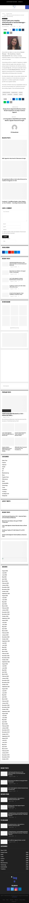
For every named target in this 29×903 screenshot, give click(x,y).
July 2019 (4, 740)
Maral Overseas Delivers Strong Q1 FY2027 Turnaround (17, 271)
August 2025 (5, 595)
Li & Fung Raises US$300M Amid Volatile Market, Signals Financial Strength (14, 120)
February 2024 (5, 632)
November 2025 (5, 589)
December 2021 (5, 680)
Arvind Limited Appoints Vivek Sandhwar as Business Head (16, 293)
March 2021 (5, 699)
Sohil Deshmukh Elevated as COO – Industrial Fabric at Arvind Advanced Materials (18, 264)
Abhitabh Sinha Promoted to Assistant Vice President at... (21, 448)
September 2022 (6, 661)
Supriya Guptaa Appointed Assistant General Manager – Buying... (7, 449)
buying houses (14, 92)
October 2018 (5, 759)
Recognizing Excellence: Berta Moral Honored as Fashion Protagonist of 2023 (14, 180)
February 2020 (5, 726)
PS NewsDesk (6, 26)
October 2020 (5, 709)
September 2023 (6, 641)
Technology (5, 485)
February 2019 (5, 750)
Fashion (4, 462)
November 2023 (5, 637)
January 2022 (5, 678)
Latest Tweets (6, 501)
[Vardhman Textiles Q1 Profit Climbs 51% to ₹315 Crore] (5, 287)
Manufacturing (5, 473)
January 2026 (5, 585)
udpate (20, 94)
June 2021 (4, 692)
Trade (3, 487)
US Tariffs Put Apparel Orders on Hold (16, 840)
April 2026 (4, 579)
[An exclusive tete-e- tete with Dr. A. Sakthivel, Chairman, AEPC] (4, 800)
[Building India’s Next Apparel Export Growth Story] (4, 807)
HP (2, 470)
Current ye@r (6, 238)
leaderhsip (10, 94)
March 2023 (5, 651)
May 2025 (4, 601)
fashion (20, 92)
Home (4, 899)
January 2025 (5, 610)
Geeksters (15, 896)
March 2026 (5, 581)
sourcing (16, 94)
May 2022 (4, 670)
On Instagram (6, 302)
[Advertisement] (14, 365)
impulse (4, 94)
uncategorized (5, 493)
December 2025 (5, 587)
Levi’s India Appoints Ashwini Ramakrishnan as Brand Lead (16, 279)
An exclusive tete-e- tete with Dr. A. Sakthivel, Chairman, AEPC (16, 798)
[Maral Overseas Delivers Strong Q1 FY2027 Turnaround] (5, 272)
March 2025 (5, 606)
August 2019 (5, 738)
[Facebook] (8, 889)
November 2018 (5, 757)
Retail (3, 481)
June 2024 (4, 624)
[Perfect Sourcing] (6, 310)
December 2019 (5, 730)
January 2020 (5, 728)
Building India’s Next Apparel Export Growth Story (16, 806)
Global (3, 466)
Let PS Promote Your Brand (12, 1)
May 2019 (4, 744)
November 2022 (5, 657)
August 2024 (5, 620)
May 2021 (4, 694)
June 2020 (4, 717)
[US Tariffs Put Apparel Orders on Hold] (4, 842)
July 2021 (4, 690)
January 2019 (5, 752)
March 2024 (5, 630)
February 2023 (5, 653)
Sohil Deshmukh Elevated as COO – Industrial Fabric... (13, 414)
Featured (4, 464)
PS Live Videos (22, 899)
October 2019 (5, 734)
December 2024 (5, 612)
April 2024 (4, 628)
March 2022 (5, 674)
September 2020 (6, 711)
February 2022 (5, 676)
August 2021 (5, 688)
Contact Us (20, 1)
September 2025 (6, 593)
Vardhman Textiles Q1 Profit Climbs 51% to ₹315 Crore (18, 286)
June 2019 (4, 742)
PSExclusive (5, 479)
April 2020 (4, 721)
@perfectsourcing (14, 327)
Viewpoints (4, 495)
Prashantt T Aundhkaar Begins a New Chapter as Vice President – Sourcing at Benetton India (14, 202)
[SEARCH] (25, 386)
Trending (4, 491)
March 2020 (5, 723)
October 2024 (5, 616)
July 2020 (4, 715)
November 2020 (5, 707)
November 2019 (5, 732)
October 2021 (5, 684)
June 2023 (4, 645)
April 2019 (4, 746)
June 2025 (4, 599)
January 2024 (5, 635)
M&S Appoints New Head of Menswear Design (14, 158)
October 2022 (5, 659)
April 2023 (4, 649)
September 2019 (6, 736)
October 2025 (5, 591)
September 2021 (6, 686)
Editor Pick (4, 460)
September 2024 (6, 618)
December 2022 (5, 655)
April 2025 (4, 603)
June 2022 (4, 668)
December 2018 (5, 755)
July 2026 (4, 572)
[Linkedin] (19, 889)
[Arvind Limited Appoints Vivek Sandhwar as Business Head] (5, 295)
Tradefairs (4, 489)
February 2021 (5, 701)
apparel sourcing (6, 92)
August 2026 (5, 570)
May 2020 (4, 719)
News (3, 475)
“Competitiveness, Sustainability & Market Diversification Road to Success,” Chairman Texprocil (18, 814)
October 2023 (5, 639)
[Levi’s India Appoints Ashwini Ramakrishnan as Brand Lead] (5, 280)
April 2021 (4, 697)
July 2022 (4, 665)
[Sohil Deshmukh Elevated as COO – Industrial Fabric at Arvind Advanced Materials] (5, 264)
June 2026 (4, 574)
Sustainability (5, 483)
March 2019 (5, 748)
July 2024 (4, 622)
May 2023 (4, 647)
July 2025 (4, 597)
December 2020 (5, 705)
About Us (16, 899)
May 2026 (4, 577)
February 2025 (5, 608)
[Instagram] (16, 889)
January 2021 (5, 703)
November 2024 (5, 614)
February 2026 (5, 583)
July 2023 (4, 643)
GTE (3, 468)
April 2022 (4, 672)
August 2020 (5, 713)
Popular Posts (4, 18)
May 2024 (4, 626)
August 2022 (5, 663)
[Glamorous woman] (14, 321)
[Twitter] (12, 889)
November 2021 (5, 682)
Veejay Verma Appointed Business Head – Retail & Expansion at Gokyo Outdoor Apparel (14, 110)
